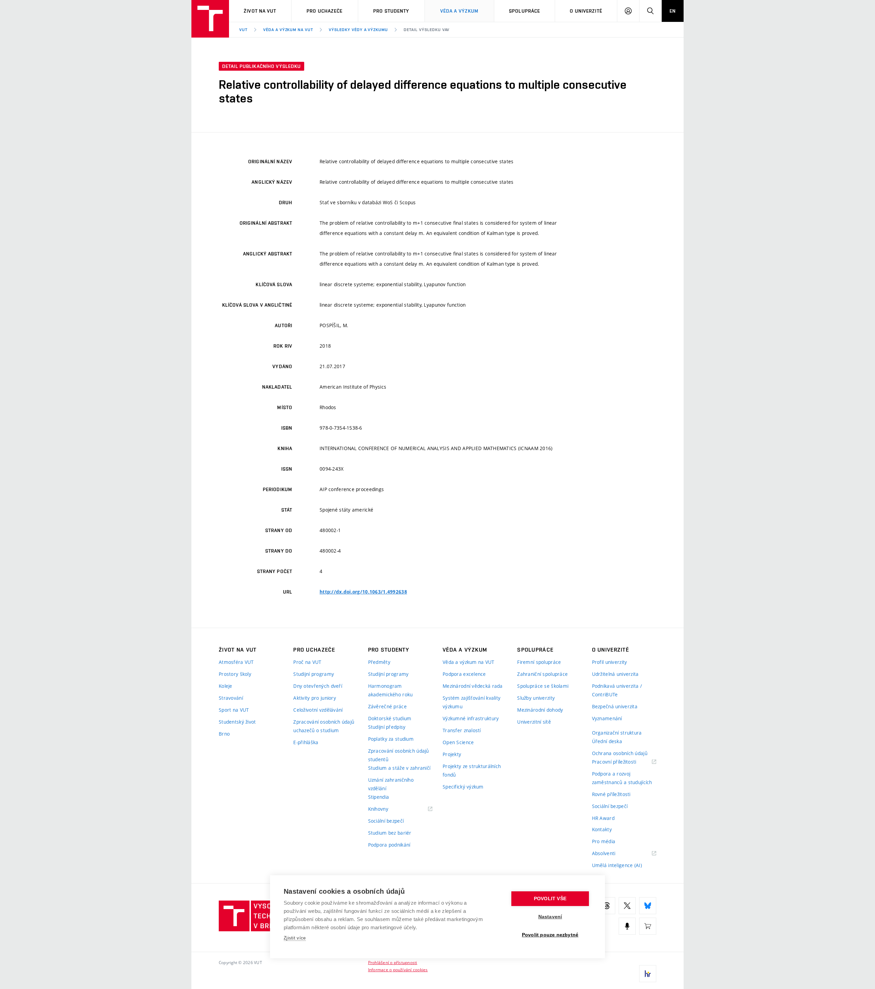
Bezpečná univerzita (614, 706)
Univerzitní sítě (534, 722)
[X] (627, 905)
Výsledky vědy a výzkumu (358, 29)
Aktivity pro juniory (314, 698)
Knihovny (387, 809)
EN (673, 11)
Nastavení (550, 916)
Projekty (452, 754)
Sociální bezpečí (386, 821)
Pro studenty (391, 11)
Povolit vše (550, 898)
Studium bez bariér (390, 833)
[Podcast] (627, 926)
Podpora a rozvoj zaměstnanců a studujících (622, 777)
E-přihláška (305, 742)
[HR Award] (647, 973)
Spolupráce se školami (542, 686)
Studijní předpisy (387, 727)
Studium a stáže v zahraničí (399, 768)
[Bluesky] (647, 905)
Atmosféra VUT (236, 662)
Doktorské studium (390, 718)
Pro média (604, 841)
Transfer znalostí (462, 730)
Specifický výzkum (463, 786)
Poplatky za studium (391, 739)
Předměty (379, 662)
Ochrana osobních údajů (619, 753)
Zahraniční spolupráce (542, 674)
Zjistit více (295, 938)
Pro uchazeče (324, 11)
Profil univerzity (609, 662)
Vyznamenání (607, 718)
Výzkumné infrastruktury (471, 718)
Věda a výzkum (459, 11)
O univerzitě (586, 11)
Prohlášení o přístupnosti (392, 962)
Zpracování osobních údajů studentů (398, 755)
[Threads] (606, 905)
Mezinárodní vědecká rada (473, 686)
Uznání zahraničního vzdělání (391, 784)
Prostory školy (235, 674)
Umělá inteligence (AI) (617, 865)
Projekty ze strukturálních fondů (472, 770)
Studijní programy (313, 674)
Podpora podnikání (389, 844)
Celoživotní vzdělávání (317, 710)
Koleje (225, 686)
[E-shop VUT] (647, 926)
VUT (243, 29)
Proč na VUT (307, 662)
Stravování (231, 698)
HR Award (603, 818)
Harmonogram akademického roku (390, 690)
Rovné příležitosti (611, 794)
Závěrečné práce (387, 706)
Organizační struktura (617, 732)
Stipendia (378, 797)
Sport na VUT (234, 710)
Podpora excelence (464, 674)
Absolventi (612, 854)
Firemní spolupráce (539, 662)
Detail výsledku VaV (426, 29)
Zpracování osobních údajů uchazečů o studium (323, 726)
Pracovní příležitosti (623, 762)
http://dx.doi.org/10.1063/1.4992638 (363, 592)
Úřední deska (607, 741)
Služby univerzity (536, 698)
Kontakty (602, 829)
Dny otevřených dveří (317, 686)
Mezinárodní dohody (540, 710)
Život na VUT (260, 11)
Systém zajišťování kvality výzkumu (471, 702)
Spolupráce (524, 11)
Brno (224, 733)
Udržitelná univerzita (615, 674)
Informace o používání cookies (398, 969)
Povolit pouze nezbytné (550, 934)
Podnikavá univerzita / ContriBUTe (617, 690)
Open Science (458, 742)
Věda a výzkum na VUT (288, 29)
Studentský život (237, 722)
